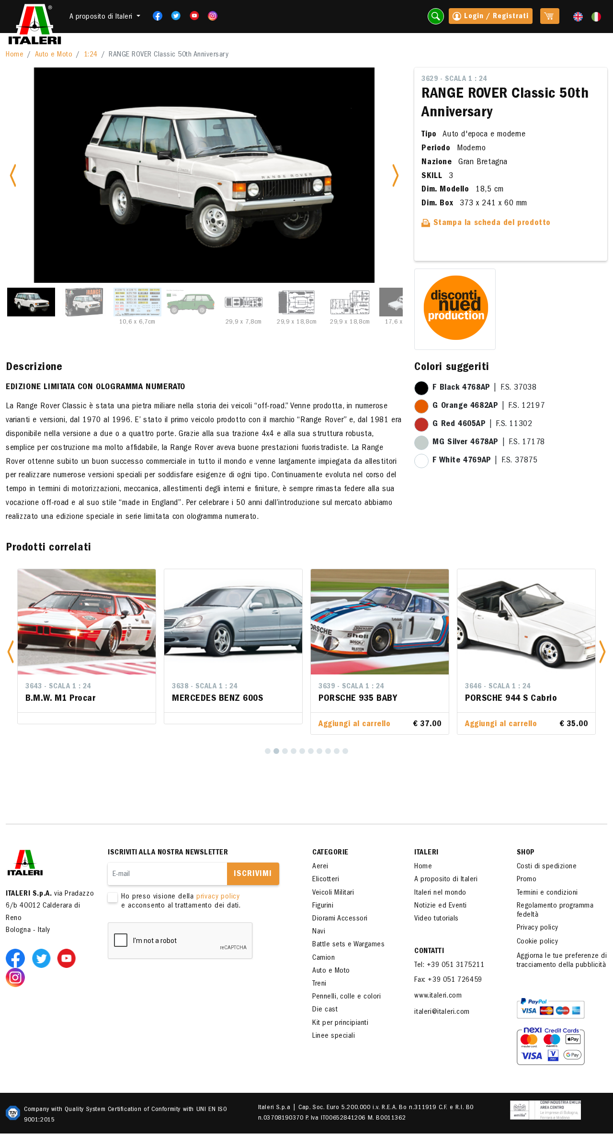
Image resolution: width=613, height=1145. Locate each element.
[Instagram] (213, 15)
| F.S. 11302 (482, 424)
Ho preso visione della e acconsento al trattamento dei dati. (181, 901)
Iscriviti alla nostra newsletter (168, 853)
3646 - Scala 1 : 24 (498, 687)
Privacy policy (537, 928)
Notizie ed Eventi (440, 906)
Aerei (320, 867)
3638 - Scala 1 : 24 (205, 687)
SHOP (526, 853)
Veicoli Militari (333, 893)
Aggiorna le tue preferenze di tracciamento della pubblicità (562, 961)
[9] (337, 751)
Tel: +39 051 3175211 (449, 965)
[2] (276, 751)
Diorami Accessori (340, 919)
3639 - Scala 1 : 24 (351, 687)
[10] (345, 751)
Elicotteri (325, 880)
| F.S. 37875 (484, 461)
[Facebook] (154, 15)
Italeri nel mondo (440, 893)
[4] (293, 751)
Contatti (429, 951)
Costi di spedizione (547, 867)
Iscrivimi (253, 874)
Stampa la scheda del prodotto (491, 223)
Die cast (325, 1010)
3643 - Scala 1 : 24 (58, 687)
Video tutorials (436, 919)
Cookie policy (537, 942)
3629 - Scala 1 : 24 (454, 79)
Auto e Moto (54, 55)
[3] (285, 751)
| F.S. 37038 (484, 388)
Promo (527, 880)
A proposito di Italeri (445, 880)
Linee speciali (333, 1036)
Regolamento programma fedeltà (555, 910)
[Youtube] (191, 15)
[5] (302, 751)
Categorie (330, 853)
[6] (311, 751)
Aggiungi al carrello (354, 724)
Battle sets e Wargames (348, 945)
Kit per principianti (340, 1023)
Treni (319, 984)
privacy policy (218, 897)
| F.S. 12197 (488, 406)
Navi (318, 932)
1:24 (91, 55)
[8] (328, 751)
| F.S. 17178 (488, 442)
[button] (10, 651)
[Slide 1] (31, 302)
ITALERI (426, 853)
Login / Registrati (495, 17)
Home (14, 55)
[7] (319, 751)
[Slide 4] (191, 302)
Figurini (322, 906)
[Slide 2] (84, 302)
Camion (323, 958)
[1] (268, 751)
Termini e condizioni (547, 893)
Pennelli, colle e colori (346, 997)
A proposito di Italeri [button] (102, 17)
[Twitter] (173, 15)
